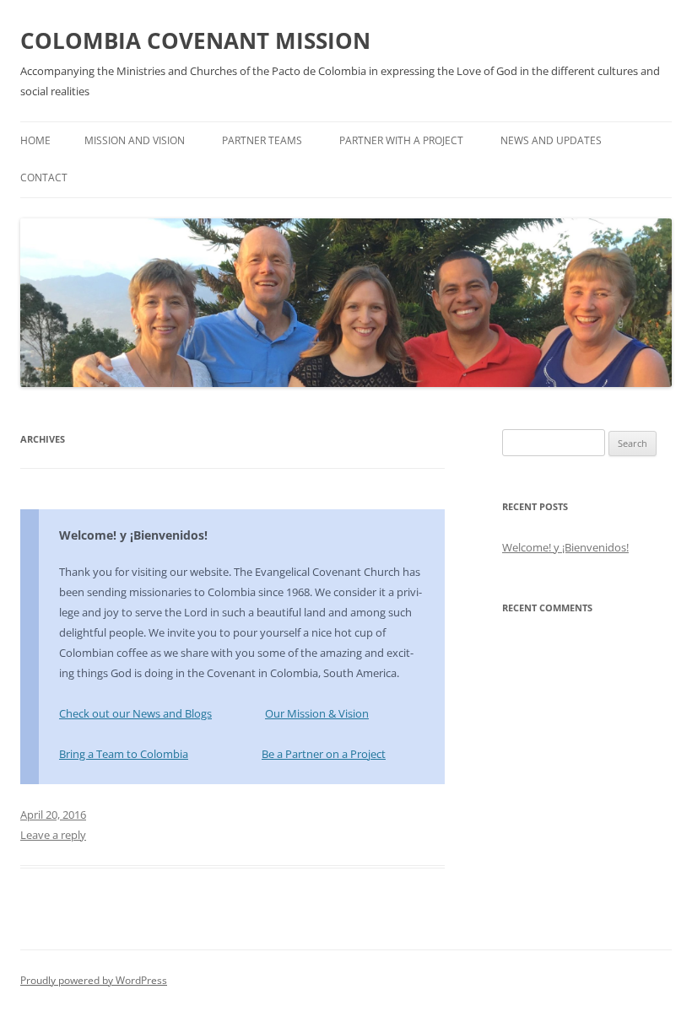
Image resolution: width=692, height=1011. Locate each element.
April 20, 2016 (53, 814)
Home (35, 140)
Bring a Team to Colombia (123, 753)
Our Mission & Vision (317, 713)
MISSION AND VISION (134, 140)
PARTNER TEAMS (262, 140)
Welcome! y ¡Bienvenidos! (133, 535)
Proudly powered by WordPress (93, 980)
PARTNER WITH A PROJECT (401, 140)
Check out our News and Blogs (135, 713)
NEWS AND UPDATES (551, 140)
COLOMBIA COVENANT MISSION (195, 40)
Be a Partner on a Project (324, 753)
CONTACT (44, 177)
